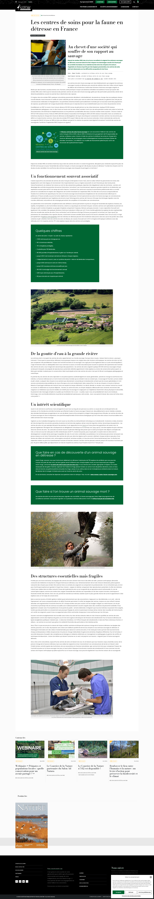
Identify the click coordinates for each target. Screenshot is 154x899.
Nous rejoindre (19, 870)
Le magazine (125, 7)
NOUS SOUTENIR (112, 2)
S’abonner (82, 879)
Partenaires (18, 873)
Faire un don (82, 876)
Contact (135, 7)
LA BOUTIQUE (100, 2)
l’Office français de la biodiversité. (103, 498)
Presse (17, 876)
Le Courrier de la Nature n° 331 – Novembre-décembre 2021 (34, 828)
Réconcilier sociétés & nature (38, 35)
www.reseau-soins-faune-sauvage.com (103, 474)
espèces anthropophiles (49, 217)
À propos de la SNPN (86, 2)
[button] (151, 877)
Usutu (84, 425)
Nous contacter (19, 867)
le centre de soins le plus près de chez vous (64, 464)
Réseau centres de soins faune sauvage (74, 132)
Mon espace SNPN (125, 2)
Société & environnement (109, 7)
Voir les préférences (145, 892)
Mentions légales (108, 896)
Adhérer (81, 873)
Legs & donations (84, 883)
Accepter (118, 892)
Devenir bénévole (83, 886)
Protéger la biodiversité (88, 7)
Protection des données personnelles (131, 896)
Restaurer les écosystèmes (86, 775)
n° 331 (94, 78)
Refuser (131, 892)
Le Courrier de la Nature (48, 15)
